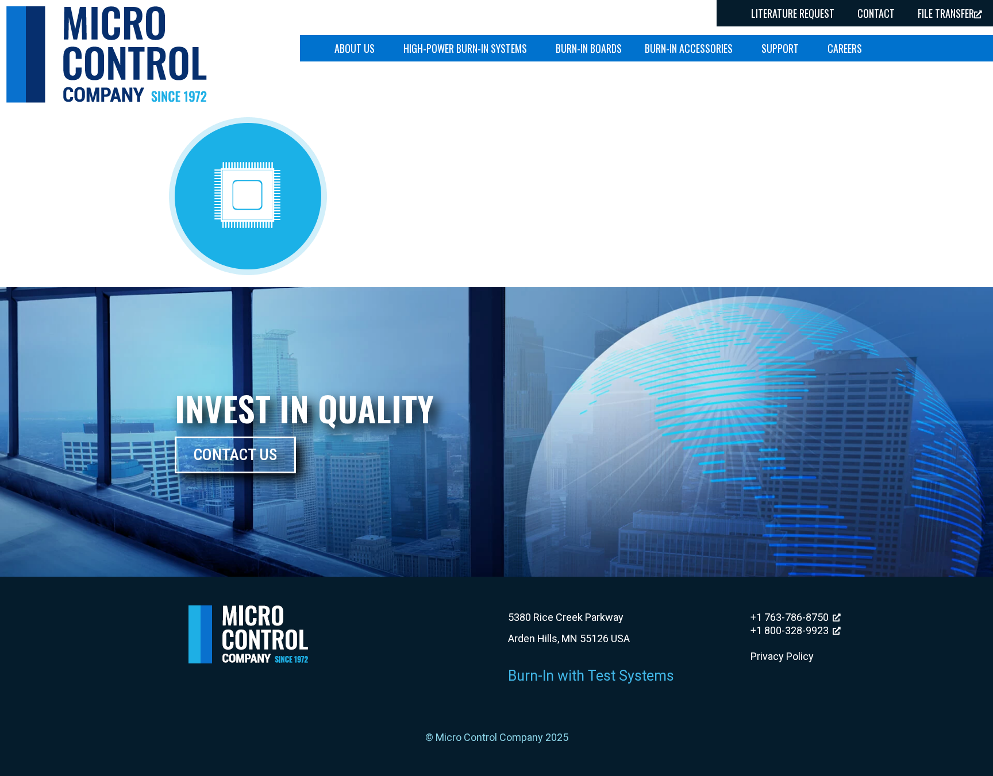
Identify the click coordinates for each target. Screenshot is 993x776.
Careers (845, 48)
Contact (876, 13)
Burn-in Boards (589, 48)
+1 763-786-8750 (789, 617)
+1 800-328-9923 (789, 630)
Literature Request (792, 13)
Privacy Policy (782, 656)
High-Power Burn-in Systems (465, 48)
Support (780, 48)
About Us (354, 48)
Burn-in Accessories (689, 48)
